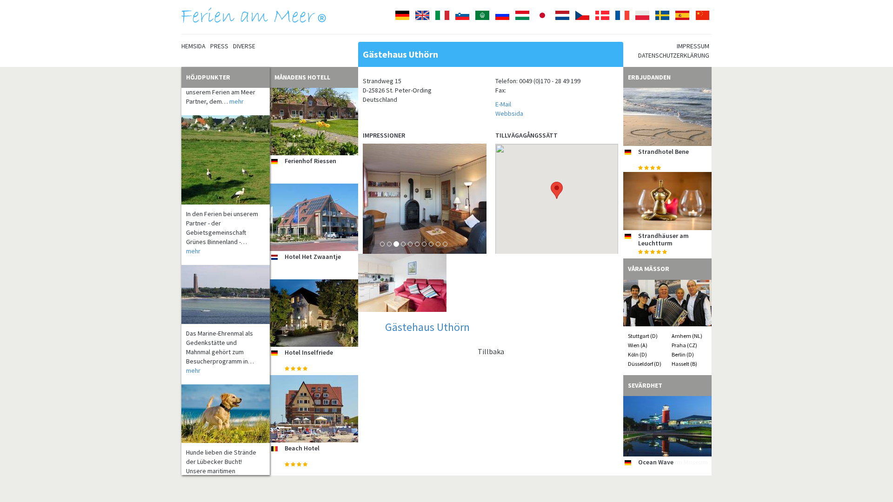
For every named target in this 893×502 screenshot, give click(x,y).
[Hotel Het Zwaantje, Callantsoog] (314, 217)
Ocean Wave (655, 462)
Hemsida (193, 46)
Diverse (244, 46)
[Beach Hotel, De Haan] (314, 409)
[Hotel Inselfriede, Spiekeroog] (314, 313)
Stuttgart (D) (643, 335)
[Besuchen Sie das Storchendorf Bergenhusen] (225, 150)
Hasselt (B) (684, 363)
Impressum (693, 46)
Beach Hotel (302, 448)
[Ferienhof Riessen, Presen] (314, 121)
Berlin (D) (683, 354)
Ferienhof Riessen (310, 161)
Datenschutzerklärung (673, 55)
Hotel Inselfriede (309, 352)
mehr (236, 91)
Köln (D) (637, 354)
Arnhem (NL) (687, 335)
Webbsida (509, 113)
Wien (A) (637, 345)
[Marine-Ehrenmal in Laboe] (225, 284)
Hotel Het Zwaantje (313, 256)
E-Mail (503, 104)
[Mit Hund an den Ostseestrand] (225, 404)
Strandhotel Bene (663, 151)
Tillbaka (491, 351)
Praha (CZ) (684, 345)
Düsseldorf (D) (644, 363)
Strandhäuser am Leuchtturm (663, 239)
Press (219, 46)
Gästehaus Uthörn (427, 327)
